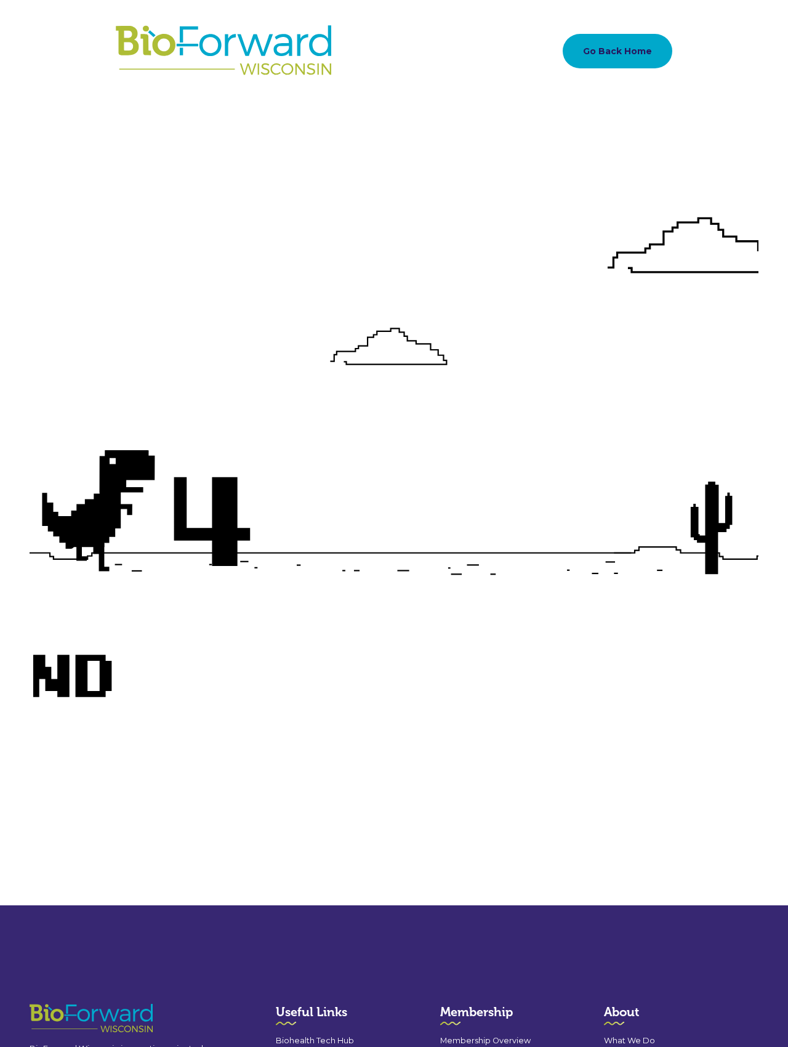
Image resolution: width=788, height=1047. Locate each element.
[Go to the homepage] (69, 1018)
